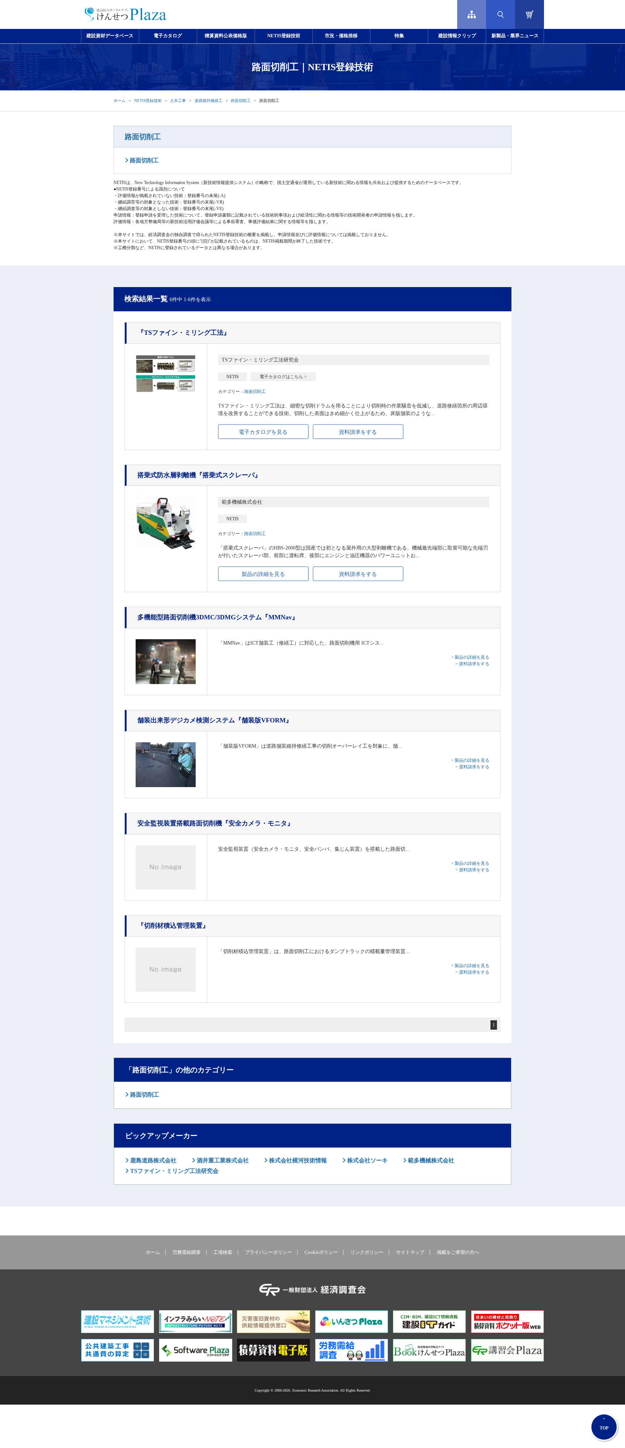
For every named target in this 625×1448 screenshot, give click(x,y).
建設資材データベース (109, 35)
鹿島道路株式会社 (153, 1160)
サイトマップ (410, 1252)
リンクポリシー (366, 1252)
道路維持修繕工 (208, 100)
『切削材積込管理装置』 (173, 925)
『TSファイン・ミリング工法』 (183, 332)
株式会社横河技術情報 (297, 1160)
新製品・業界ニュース (515, 35)
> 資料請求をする (472, 663)
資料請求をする (358, 432)
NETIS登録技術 (283, 35)
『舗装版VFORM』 (214, 720)
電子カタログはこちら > (283, 376)
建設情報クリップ (457, 35)
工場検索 (222, 1252)
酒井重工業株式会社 (222, 1160)
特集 (399, 35)
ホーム (120, 100)
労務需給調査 (187, 1252)
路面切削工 (241, 100)
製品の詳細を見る (263, 574)
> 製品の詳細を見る (470, 657)
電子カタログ (168, 35)
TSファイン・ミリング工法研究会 (173, 1171)
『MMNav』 (217, 617)
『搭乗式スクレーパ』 (199, 475)
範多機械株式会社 (430, 1160)
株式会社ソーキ (367, 1160)
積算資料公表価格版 (226, 35)
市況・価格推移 (341, 35)
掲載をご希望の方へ (458, 1252)
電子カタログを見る (263, 432)
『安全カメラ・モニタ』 (215, 823)
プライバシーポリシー (268, 1252)
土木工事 (178, 100)
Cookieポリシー (321, 1252)
